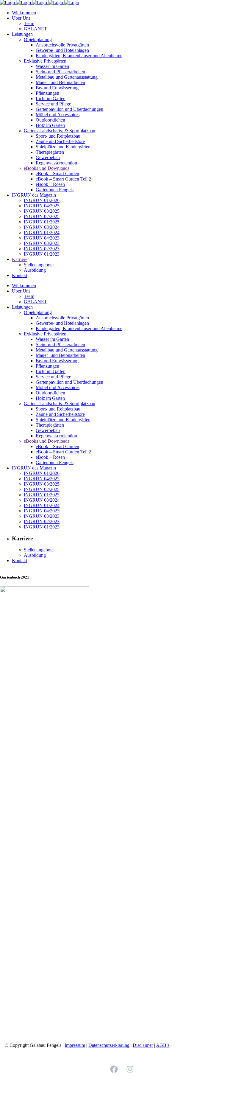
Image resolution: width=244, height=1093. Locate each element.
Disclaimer (143, 1045)
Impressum (75, 1045)
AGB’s (162, 1045)
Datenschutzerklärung (108, 1045)
